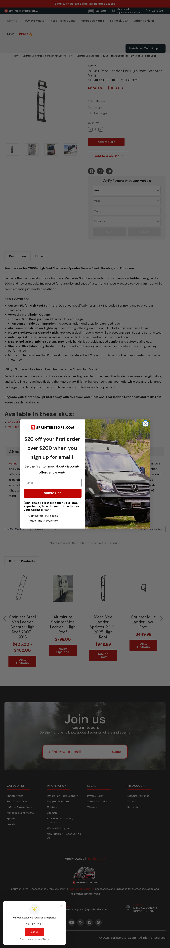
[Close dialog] (145, 424)
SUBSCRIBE (52, 493)
